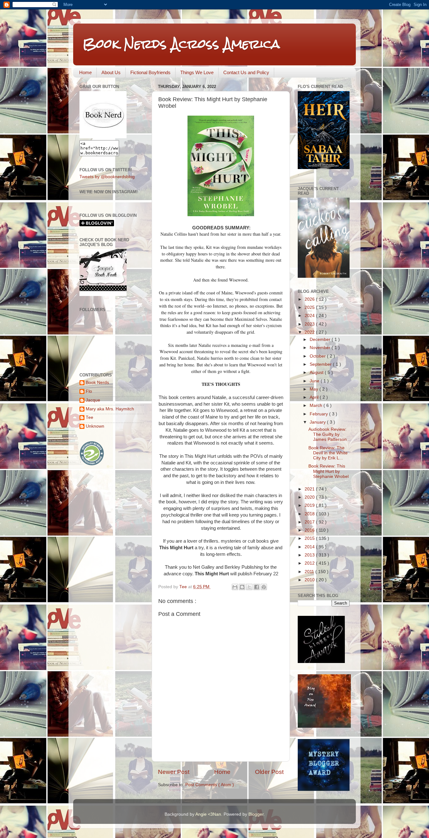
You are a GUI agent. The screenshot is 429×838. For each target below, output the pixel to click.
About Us (111, 72)
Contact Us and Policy (246, 72)
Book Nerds (97, 382)
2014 (310, 547)
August (317, 372)
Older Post (269, 772)
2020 (310, 497)
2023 (310, 324)
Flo (89, 391)
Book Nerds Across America (181, 43)
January (318, 422)
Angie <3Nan (208, 814)
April (315, 397)
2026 (310, 299)
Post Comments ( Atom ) (209, 784)
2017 (310, 522)
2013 (310, 555)
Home (85, 72)
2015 (310, 538)
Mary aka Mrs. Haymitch (110, 409)
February (319, 414)
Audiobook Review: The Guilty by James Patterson (327, 434)
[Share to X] (249, 587)
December (321, 339)
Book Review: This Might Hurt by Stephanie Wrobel (328, 471)
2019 (310, 505)
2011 (310, 571)
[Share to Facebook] (256, 587)
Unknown (95, 426)
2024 (310, 315)
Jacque (93, 400)
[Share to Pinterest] (264, 587)
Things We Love (197, 72)
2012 (310, 563)
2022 (310, 332)
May (314, 389)
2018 (310, 514)
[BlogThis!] (242, 587)
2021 (310, 489)
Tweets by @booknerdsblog (107, 176)
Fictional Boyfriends (150, 72)
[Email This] (235, 587)
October (318, 356)
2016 (310, 530)
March (316, 405)
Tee (89, 417)
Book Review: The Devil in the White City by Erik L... (328, 453)
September (321, 364)
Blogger (255, 814)
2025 (310, 307)
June (315, 381)
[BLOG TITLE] (103, 136)
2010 (310, 580)
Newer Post (173, 772)
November (321, 347)
